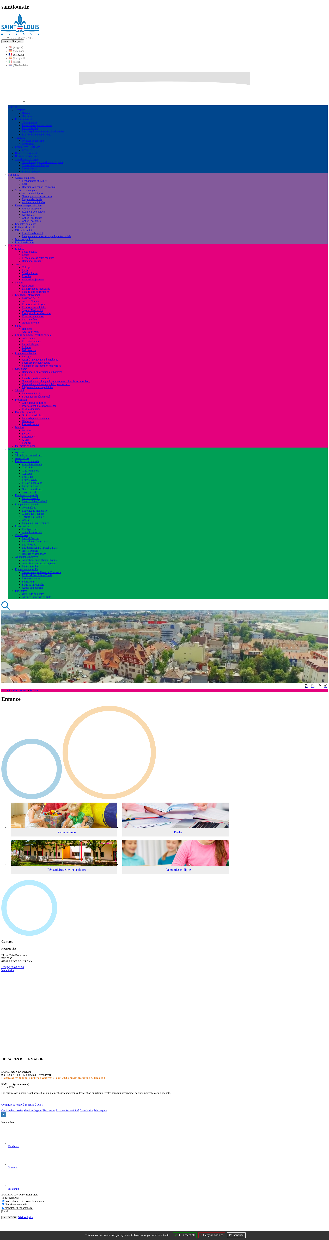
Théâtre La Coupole (33, 516)
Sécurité (19, 390)
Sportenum (28, 581)
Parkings (26, 442)
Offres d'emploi (23, 230)
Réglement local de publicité (37, 387)
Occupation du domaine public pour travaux (46, 384)
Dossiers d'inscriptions (34, 553)
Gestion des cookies (12, 1110)
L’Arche (26, 347)
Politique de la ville (25, 227)
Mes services (20, 690)
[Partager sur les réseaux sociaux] (326, 686)
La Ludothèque (30, 344)
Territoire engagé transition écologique (42, 162)
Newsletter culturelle (16, 1204)
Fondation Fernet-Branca (35, 523)
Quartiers (27, 116)
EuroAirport (28, 436)
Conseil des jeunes (32, 217)
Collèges (26, 267)
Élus (24, 183)
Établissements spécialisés (36, 288)
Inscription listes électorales (36, 313)
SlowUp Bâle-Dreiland (34, 501)
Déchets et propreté (25, 412)
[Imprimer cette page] (306, 686)
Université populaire (33, 593)
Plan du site (48, 1110)
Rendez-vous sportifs (26, 495)
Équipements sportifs (26, 569)
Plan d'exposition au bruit (35, 378)
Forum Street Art (31, 498)
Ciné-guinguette (30, 470)
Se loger (26, 356)
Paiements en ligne (25, 445)
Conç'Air (27, 473)
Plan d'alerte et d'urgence (35, 291)
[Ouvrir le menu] (23, 101)
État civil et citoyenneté (27, 294)
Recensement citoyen (33, 304)
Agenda (19, 452)
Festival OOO (29, 479)
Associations (22, 458)
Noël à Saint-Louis (32, 489)
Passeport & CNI (31, 297)
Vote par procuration (33, 316)
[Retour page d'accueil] (20, 37)
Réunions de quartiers (33, 211)
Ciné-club (27, 467)
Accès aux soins (30, 331)
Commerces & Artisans (27, 146)
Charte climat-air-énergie (35, 165)
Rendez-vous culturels (27, 461)
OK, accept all (186, 1235)
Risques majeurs (31, 408)
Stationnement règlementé (36, 396)
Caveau (26, 519)
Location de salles (24, 242)
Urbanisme (21, 368)
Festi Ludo (28, 476)
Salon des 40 (29, 492)
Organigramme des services (37, 196)
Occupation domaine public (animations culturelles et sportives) (56, 381)
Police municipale (31, 393)
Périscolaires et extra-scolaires (38, 257)
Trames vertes (29, 122)
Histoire (26, 112)
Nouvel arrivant (30, 322)
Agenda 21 (28, 214)
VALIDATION (9, 1217)
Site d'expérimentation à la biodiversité (43, 131)
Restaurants (28, 143)
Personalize (236, 1235)
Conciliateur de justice (34, 402)
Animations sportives (26, 556)
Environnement (23, 119)
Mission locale (30, 273)
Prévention (21, 399)
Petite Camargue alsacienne (37, 125)
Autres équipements (32, 587)
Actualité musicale (32, 532)
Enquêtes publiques (25, 223)
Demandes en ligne (32, 260)
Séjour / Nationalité (32, 310)
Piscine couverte (31, 578)
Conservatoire (22, 526)
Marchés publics (24, 239)
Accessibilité (72, 1110)
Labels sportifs (30, 566)
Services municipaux (26, 190)
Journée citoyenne (31, 208)
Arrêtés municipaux (32, 193)
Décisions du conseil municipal (39, 186)
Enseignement (29, 529)
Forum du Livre (30, 486)
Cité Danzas (21, 535)
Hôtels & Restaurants (26, 153)
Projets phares (29, 168)
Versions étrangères (12, 41)
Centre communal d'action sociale (33, 334)
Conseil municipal (25, 177)
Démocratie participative (28, 205)
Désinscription (25, 1217)
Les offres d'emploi (32, 233)
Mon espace (100, 1110)
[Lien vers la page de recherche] (5, 608)
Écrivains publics (31, 341)
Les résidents (29, 544)
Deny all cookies (213, 1235)
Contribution (86, 1110)
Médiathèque (29, 507)
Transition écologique (26, 159)
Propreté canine (30, 424)
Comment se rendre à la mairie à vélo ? (22, 1104)
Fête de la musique (32, 482)
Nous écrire (7, 970)
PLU (24, 375)
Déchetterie (28, 421)
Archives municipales (33, 202)
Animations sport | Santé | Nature (40, 560)
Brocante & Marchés (26, 156)
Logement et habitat (25, 353)
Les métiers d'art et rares (35, 541)
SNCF (25, 433)
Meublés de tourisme (33, 140)
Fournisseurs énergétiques (36, 362)
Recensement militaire (34, 307)
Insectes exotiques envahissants (39, 405)
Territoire (20, 109)
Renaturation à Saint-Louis (36, 134)
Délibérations (29, 350)
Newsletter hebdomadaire (18, 1207)
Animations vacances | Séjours (38, 563)
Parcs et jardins (30, 128)
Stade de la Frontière (33, 584)
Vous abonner (13, 1201)
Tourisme (20, 137)
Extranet (60, 1110)
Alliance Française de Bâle (36, 597)
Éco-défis (27, 149)
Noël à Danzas (30, 550)
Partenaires (21, 590)
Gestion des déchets (32, 415)
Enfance (19, 248)
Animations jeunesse (33, 279)
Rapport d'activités (32, 199)
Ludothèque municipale (34, 510)
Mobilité (19, 427)
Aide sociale (28, 338)
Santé (18, 325)
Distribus (27, 430)
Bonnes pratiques (31, 171)
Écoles (25, 254)
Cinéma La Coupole (33, 513)
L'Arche (26, 276)
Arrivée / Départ (31, 301)
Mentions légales (33, 1110)
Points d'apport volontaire (36, 418)
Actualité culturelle (32, 464)
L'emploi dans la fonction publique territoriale (46, 236)
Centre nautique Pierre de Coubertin (41, 572)
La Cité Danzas (30, 538)
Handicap (27, 328)
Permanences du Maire (34, 180)
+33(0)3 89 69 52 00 (12, 967)
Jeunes (18, 264)
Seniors (19, 282)
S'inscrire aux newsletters (28, 455)
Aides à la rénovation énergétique (40, 359)
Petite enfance (29, 251)
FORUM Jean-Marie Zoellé (37, 575)
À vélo (25, 439)
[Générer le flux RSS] (312, 686)
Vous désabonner (34, 1201)
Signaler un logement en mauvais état (42, 365)
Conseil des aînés (31, 220)
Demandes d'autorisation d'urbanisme (42, 371)
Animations (28, 285)
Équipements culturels (27, 504)
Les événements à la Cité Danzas (40, 547)
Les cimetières (29, 319)
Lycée (25, 270)
